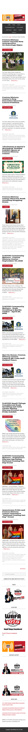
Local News (11, 84)
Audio (9, 296)
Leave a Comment (7, 50)
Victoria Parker (6, 88)
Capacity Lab (12, 135)
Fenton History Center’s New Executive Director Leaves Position (12, 100)
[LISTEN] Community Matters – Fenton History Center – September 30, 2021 (13, 258)
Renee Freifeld (17, 139)
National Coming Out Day (12, 558)
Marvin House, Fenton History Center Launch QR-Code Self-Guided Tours (13, 357)
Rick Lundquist (11, 299)
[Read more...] (14, 80)
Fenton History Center (19, 136)
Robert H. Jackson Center (13, 560)
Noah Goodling (14, 87)
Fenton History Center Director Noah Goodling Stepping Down (13, 199)
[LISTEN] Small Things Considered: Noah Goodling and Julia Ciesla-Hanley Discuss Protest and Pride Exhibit (14, 407)
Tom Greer (20, 87)
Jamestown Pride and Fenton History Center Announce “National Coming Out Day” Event (13, 513)
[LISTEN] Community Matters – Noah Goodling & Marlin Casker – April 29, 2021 (13, 310)
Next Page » (23, 568)
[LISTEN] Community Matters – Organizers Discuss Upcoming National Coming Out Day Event (13, 459)
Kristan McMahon (19, 555)
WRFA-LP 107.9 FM (14, 7)
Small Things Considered (9, 633)
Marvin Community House (12, 346)
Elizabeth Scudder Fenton (15, 86)
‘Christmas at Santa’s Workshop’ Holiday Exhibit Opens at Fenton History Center (13, 150)
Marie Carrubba (6, 241)
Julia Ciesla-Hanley (10, 448)
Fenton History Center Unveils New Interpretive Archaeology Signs (12, 42)
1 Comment (6, 206)
